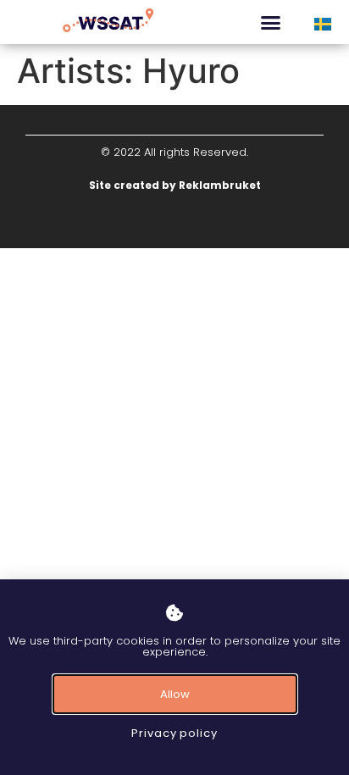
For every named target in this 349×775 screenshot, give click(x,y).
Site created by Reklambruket (175, 185)
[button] (271, 22)
